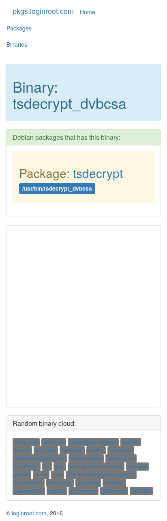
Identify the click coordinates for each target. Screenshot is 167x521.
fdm (57, 474)
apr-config (88, 483)
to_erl (41, 474)
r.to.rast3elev (28, 483)
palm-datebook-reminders (96, 466)
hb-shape (114, 483)
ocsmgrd (137, 466)
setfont (96, 450)
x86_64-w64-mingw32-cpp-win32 (101, 474)
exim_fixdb (26, 442)
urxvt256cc (26, 466)
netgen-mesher (86, 458)
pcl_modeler (83, 491)
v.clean (22, 450)
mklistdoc (72, 450)
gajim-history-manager (93, 442)
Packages (19, 28)
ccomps (131, 442)
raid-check (121, 450)
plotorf (21, 474)
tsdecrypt (98, 173)
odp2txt (56, 491)
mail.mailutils (28, 491)
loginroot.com (29, 513)
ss (47, 466)
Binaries (16, 44)
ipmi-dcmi (54, 442)
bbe (59, 466)
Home (87, 12)
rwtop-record (121, 458)
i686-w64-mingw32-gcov (39, 458)
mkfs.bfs (141, 491)
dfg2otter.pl (114, 491)
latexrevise (60, 483)
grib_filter (46, 450)
